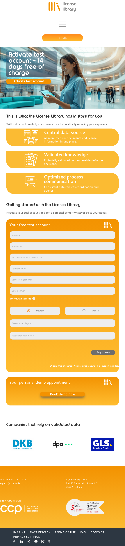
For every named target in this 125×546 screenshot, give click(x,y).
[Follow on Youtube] (36, 541)
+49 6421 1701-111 (15, 479)
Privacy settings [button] (26, 537)
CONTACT (97, 532)
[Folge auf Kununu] (43, 541)
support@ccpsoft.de (10, 483)
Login (62, 38)
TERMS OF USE (65, 532)
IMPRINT (19, 532)
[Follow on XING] (29, 541)
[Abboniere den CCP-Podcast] (49, 541)
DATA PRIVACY (40, 532)
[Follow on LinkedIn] (21, 541)
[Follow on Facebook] (14, 541)
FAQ (83, 532)
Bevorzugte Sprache (20, 298)
